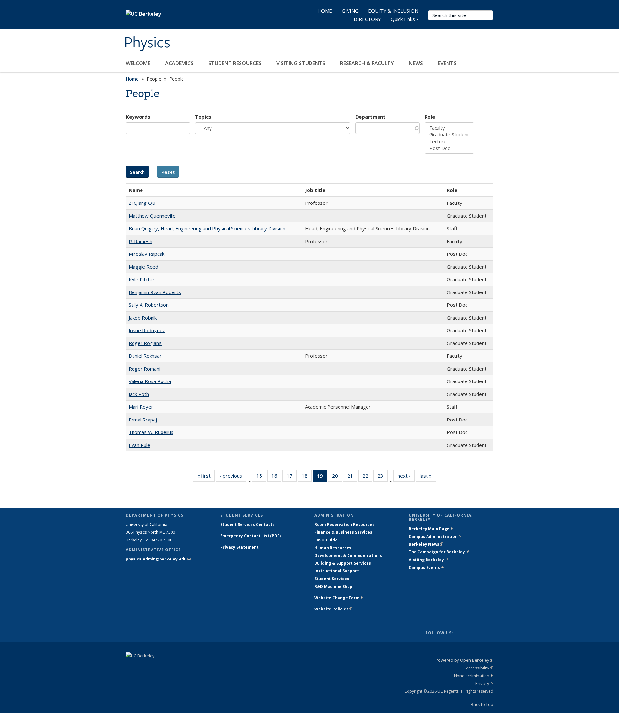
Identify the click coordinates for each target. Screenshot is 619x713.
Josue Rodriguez (147, 330)
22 (367, 477)
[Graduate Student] (449, 134)
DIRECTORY (367, 19)
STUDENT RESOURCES (235, 63)
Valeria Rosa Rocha (150, 381)
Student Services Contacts (247, 524)
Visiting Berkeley (428, 559)
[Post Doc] (449, 148)
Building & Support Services (342, 563)
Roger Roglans (145, 343)
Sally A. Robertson (149, 305)
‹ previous (233, 477)
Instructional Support (336, 571)
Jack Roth (139, 394)
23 (383, 477)
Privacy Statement (239, 547)
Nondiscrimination (473, 675)
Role (430, 117)
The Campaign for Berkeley (439, 552)
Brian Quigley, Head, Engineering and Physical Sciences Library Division (207, 228)
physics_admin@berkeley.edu (158, 559)
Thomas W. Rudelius (151, 432)
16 (276, 477)
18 (307, 477)
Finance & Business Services (343, 532)
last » (428, 477)
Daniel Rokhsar (145, 355)
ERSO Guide (326, 540)
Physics (147, 43)
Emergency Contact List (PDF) (250, 536)
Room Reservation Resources (344, 524)
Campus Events (426, 567)
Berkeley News (426, 544)
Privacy (484, 683)
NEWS (416, 63)
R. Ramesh (140, 241)
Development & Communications (348, 555)
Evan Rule (139, 445)
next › (406, 477)
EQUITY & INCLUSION (393, 10)
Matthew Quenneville (152, 216)
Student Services (331, 578)
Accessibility (479, 668)
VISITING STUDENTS (301, 63)
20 (337, 477)
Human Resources (332, 547)
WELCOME (139, 63)
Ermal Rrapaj (143, 419)
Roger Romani (144, 368)
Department (370, 117)
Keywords (138, 117)
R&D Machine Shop (333, 586)
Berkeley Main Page (431, 528)
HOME (324, 10)
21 (352, 477)
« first (206, 477)
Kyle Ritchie (141, 279)
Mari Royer (141, 406)
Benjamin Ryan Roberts (155, 292)
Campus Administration (435, 536)
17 (292, 477)
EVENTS (448, 63)
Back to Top (482, 704)
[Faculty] (449, 127)
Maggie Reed (143, 266)
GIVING (350, 10)
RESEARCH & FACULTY (367, 63)
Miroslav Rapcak (146, 254)
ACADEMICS (180, 63)
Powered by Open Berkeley (464, 660)
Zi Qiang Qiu (142, 203)
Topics (203, 117)
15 (261, 477)
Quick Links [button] (403, 19)
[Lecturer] (449, 141)
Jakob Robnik (143, 317)
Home (132, 79)
